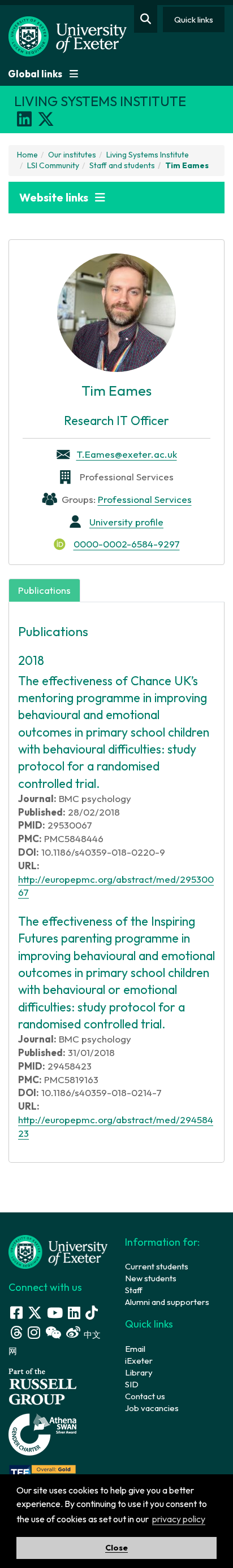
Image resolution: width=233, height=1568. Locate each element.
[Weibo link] (73, 1332)
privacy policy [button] (178, 1519)
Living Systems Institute (147, 155)
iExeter (139, 1360)
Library (139, 1372)
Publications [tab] (44, 590)
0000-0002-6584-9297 (127, 544)
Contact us (145, 1396)
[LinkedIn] (24, 119)
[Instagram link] (34, 1332)
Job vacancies (152, 1408)
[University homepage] (58, 1251)
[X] (45, 119)
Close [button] (116, 1548)
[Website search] (145, 19)
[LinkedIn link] (74, 1313)
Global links (36, 74)
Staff (134, 1290)
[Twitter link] (35, 1313)
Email (135, 1348)
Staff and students (122, 165)
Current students (156, 1266)
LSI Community (53, 165)
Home (27, 155)
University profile (126, 522)
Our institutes (72, 155)
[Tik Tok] (91, 1313)
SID (132, 1384)
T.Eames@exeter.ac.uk (126, 454)
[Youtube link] (55, 1313)
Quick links (193, 19)
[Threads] (16, 1332)
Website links (54, 197)
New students (150, 1278)
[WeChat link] (53, 1332)
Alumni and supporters (167, 1302)
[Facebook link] (16, 1313)
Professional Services (145, 499)
